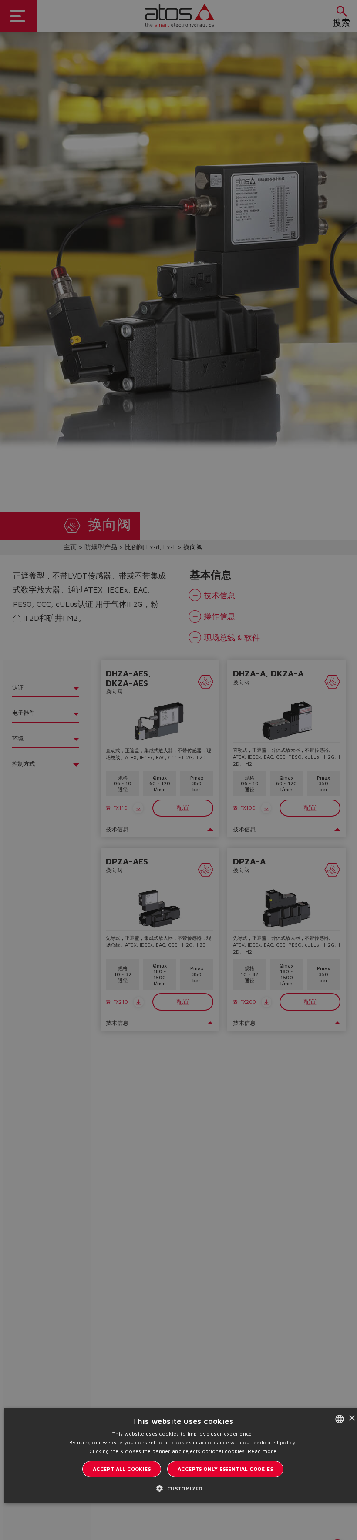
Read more (262, 1451)
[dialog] (178, 770)
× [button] (351, 1418)
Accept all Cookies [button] (122, 1469)
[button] (182, 1488)
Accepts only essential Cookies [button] (225, 1469)
